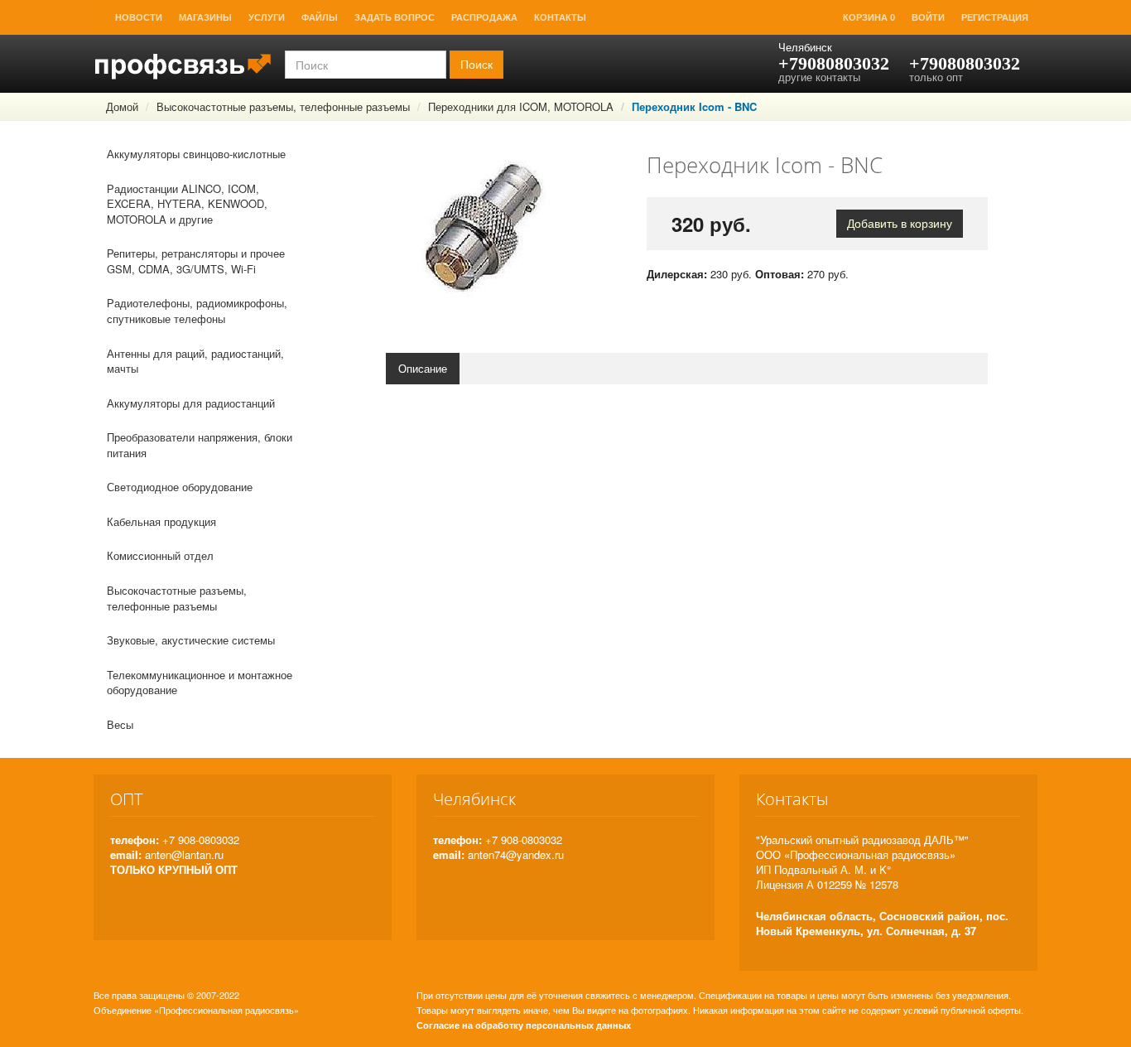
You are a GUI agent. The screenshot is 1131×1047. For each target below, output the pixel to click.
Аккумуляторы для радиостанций (191, 403)
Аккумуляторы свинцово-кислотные (196, 154)
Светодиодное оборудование (180, 487)
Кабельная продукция (161, 521)
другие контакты (819, 76)
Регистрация (994, 17)
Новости (138, 17)
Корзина (869, 17)
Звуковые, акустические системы (191, 640)
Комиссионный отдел (160, 555)
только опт (936, 76)
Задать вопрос (394, 17)
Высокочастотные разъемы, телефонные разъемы (283, 106)
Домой (122, 106)
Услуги (266, 17)
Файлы (319, 17)
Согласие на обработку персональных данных (523, 1025)
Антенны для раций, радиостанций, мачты (195, 361)
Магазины (205, 17)
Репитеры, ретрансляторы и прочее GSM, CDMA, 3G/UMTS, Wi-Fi (196, 261)
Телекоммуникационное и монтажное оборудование (199, 682)
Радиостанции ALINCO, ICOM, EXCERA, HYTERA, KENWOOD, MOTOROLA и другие (187, 204)
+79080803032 (833, 63)
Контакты (560, 17)
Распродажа (484, 17)
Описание (422, 368)
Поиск (476, 64)
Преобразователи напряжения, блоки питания (199, 445)
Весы (120, 724)
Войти (928, 17)
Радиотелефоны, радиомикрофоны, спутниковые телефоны (197, 310)
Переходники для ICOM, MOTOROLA (521, 106)
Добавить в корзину (899, 223)
